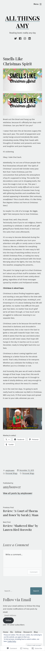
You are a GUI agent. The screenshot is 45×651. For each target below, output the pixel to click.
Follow (8, 620)
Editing (18, 632)
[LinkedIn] (29, 38)
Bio (11, 632)
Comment (33, 572)
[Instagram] (25, 38)
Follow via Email (17, 599)
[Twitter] (16, 38)
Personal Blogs (11, 473)
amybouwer (10, 470)
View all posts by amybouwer (17, 493)
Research (27, 632)
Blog (36, 632)
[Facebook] (20, 38)
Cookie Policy (11, 641)
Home (5, 632)
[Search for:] (15, 591)
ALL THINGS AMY (22, 21)
